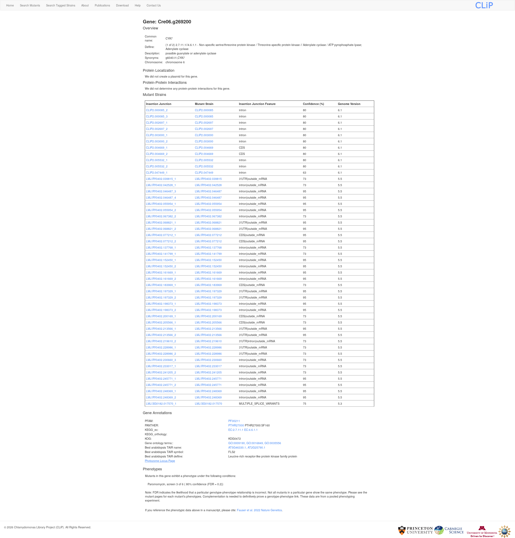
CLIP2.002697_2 (157, 129)
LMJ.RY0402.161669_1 (161, 272)
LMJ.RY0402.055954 (208, 204)
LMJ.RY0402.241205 (208, 372)
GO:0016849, (255, 443)
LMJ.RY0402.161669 (208, 272)
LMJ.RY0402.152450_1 (161, 260)
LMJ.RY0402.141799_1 (161, 254)
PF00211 (234, 421)
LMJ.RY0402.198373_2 (161, 310)
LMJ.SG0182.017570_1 (161, 403)
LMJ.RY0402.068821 (208, 222)
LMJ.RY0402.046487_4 (161, 197)
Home (10, 5)
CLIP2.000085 (204, 110)
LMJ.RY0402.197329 (208, 291)
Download (122, 5)
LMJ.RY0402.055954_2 (161, 210)
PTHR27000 (236, 425)
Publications (102, 5)
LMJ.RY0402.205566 (208, 322)
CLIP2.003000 (204, 135)
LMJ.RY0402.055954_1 (161, 204)
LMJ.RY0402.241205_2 (161, 372)
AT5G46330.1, (238, 447)
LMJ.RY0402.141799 (208, 254)
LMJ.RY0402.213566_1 (161, 329)
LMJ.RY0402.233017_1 (161, 366)
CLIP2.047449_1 (157, 172)
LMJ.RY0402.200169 (208, 316)
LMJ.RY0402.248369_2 (161, 397)
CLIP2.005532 (204, 160)
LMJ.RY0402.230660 (208, 360)
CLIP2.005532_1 (157, 160)
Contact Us (154, 5)
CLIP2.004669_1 (157, 147)
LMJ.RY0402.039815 (208, 179)
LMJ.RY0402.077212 (208, 235)
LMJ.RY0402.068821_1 (161, 222)
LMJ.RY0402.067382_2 (161, 216)
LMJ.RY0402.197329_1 (161, 291)
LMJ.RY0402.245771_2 (161, 385)
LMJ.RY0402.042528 (208, 185)
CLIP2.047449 (204, 172)
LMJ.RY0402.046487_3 (161, 191)
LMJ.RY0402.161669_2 (161, 279)
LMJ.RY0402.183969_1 (161, 285)
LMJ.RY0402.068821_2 (161, 229)
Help (138, 5)
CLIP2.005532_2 (157, 166)
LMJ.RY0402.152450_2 (161, 266)
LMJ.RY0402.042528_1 (161, 185)
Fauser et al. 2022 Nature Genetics (259, 510)
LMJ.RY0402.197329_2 (161, 297)
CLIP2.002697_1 (157, 122)
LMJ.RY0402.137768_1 (161, 247)
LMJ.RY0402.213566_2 (161, 335)
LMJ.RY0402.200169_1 (161, 316)
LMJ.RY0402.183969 (208, 285)
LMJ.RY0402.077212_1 (161, 235)
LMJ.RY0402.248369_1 (161, 391)
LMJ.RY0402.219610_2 (161, 341)
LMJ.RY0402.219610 (208, 341)
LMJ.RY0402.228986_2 (161, 353)
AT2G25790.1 (256, 447)
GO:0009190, (237, 443)
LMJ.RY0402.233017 (208, 366)
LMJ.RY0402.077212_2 (161, 241)
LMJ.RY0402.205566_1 (161, 322)
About (85, 5)
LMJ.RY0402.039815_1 (161, 179)
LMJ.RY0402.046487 (208, 191)
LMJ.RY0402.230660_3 (161, 360)
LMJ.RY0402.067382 (208, 216)
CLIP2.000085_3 (157, 116)
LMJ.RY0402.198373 (208, 304)
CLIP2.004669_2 (157, 154)
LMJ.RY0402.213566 (208, 329)
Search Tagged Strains (60, 5)
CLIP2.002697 (204, 122)
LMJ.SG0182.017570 (208, 403)
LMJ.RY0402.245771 (208, 378)
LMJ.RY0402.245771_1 (161, 378)
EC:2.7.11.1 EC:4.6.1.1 (243, 430)
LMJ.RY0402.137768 (208, 247)
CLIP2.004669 (204, 147)
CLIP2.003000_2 (157, 141)
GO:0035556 (273, 443)
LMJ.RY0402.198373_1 (161, 304)
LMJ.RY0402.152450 (208, 260)
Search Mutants (30, 5)
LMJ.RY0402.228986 (208, 347)
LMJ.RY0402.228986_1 (161, 347)
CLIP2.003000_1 (157, 135)
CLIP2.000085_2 (157, 110)
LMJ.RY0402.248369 (208, 391)
